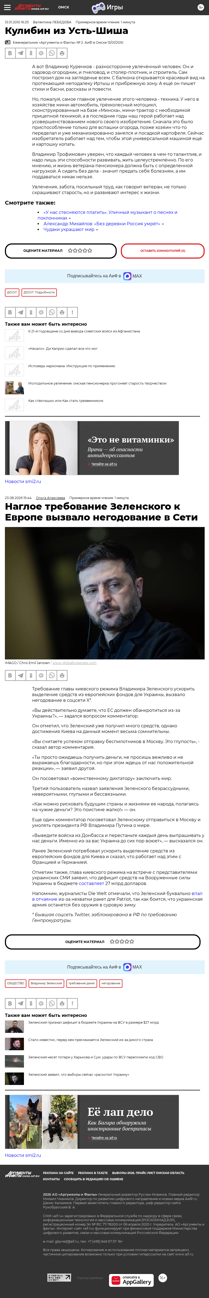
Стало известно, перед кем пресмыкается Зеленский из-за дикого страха (90, 1040)
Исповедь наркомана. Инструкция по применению (71, 366)
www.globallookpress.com (75, 663)
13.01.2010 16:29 (17, 22)
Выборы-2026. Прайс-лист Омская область (148, 1173)
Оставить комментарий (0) (162, 251)
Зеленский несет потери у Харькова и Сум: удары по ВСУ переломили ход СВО (95, 1057)
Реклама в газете (93, 1173)
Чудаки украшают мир (69, 229)
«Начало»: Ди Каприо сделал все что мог (63, 349)
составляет (92, 883)
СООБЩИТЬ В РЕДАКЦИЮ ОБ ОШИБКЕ (93, 1179)
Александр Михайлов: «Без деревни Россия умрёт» (102, 223)
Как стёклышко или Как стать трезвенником (65, 401)
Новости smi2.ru (23, 481)
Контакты (51, 1179)
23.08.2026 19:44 (18, 498)
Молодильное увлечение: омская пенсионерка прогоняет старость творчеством (97, 383)
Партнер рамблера (90, 1278)
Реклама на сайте (58, 1173)
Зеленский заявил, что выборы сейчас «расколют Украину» (78, 1074)
